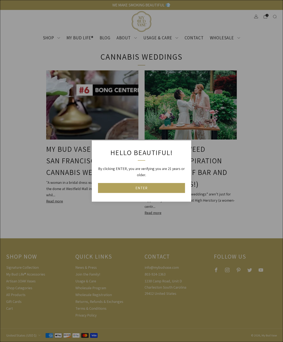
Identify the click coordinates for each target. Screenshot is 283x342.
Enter (141, 187)
